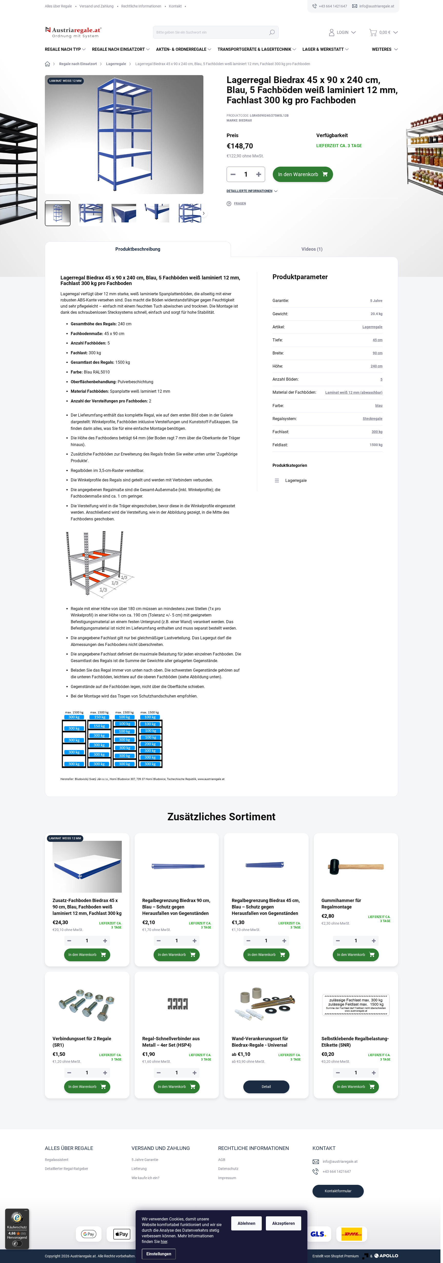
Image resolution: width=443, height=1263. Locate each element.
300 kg (377, 432)
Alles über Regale (58, 6)
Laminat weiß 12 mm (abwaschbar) (353, 392)
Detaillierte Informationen (249, 191)
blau (378, 405)
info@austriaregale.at (340, 1161)
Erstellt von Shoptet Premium (336, 1256)
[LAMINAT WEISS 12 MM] (87, 867)
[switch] (17, 1243)
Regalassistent (56, 1160)
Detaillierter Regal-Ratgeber (66, 1169)
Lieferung (139, 1169)
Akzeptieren (283, 1223)
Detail (266, 1087)
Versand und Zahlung (96, 6)
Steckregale (372, 419)
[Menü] (26, 1212)
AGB (221, 1160)
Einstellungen (158, 1253)
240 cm (376, 366)
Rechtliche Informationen (141, 6)
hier (164, 1241)
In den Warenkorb (298, 174)
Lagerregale (372, 327)
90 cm (377, 353)
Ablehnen (246, 1223)
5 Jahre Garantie (145, 1160)
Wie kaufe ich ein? (145, 1178)
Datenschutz (228, 1169)
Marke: (239, 120)
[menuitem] (66, 49)
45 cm (377, 340)
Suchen (272, 32)
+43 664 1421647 (337, 1171)
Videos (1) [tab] (312, 249)
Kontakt (175, 6)
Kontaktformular (338, 1191)
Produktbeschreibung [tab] (137, 249)
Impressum (227, 1178)
